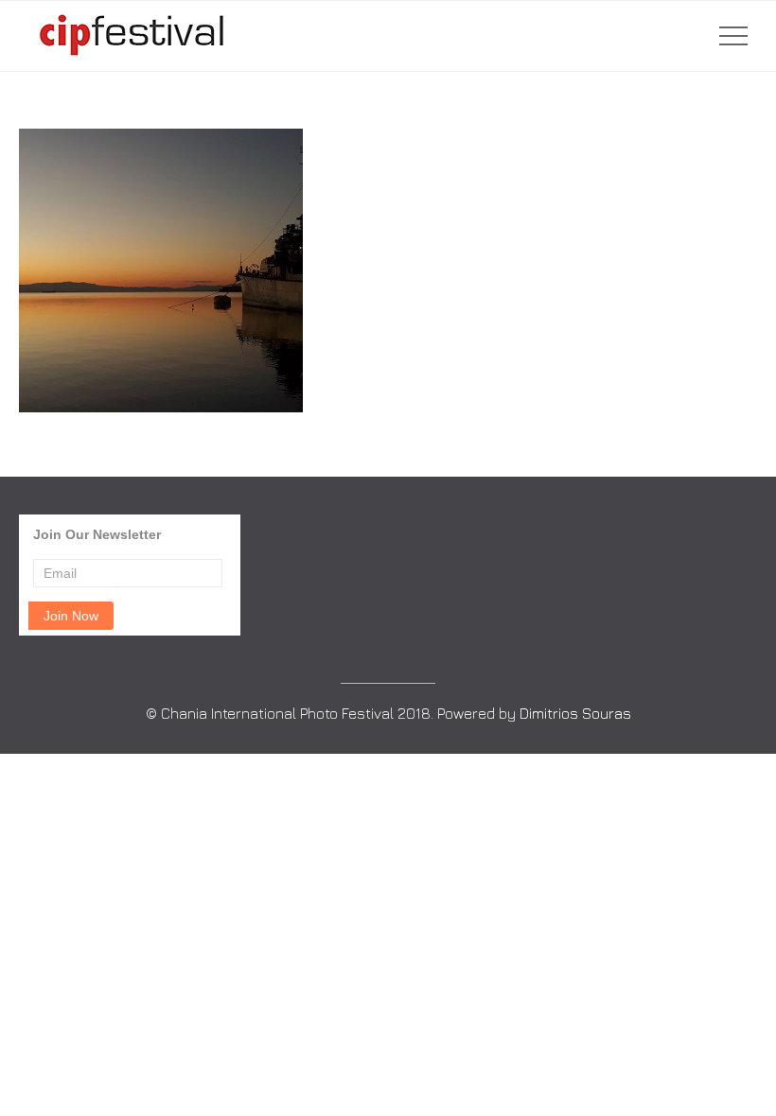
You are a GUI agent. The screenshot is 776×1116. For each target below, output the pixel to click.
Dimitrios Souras (575, 713)
